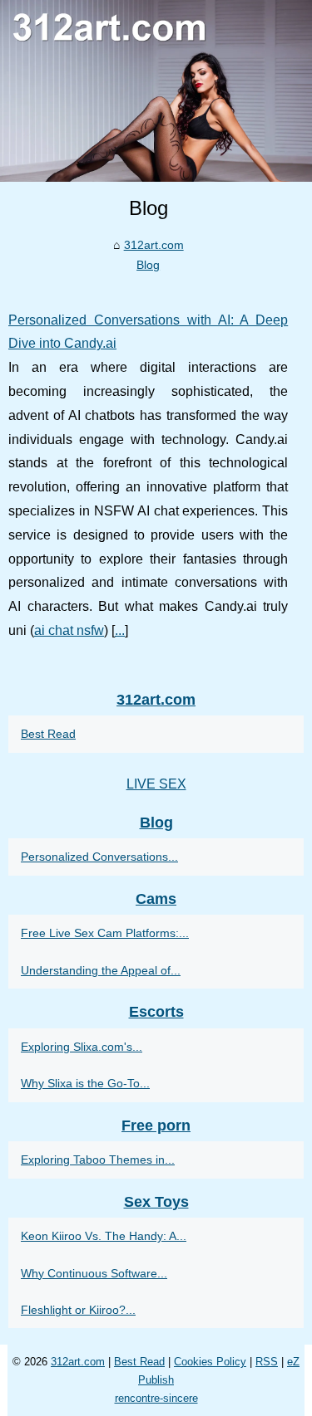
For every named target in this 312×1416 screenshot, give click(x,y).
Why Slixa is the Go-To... (85, 1083)
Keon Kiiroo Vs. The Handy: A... (103, 1236)
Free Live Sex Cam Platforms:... (105, 933)
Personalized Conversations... (99, 856)
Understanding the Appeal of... (101, 970)
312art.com (154, 244)
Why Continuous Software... (94, 1273)
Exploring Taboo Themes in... (98, 1159)
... (120, 630)
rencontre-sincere (156, 1398)
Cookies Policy (210, 1361)
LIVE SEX (156, 784)
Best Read (48, 733)
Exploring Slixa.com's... (81, 1046)
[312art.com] (156, 91)
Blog (148, 264)
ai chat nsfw (69, 630)
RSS (266, 1361)
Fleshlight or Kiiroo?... (78, 1309)
